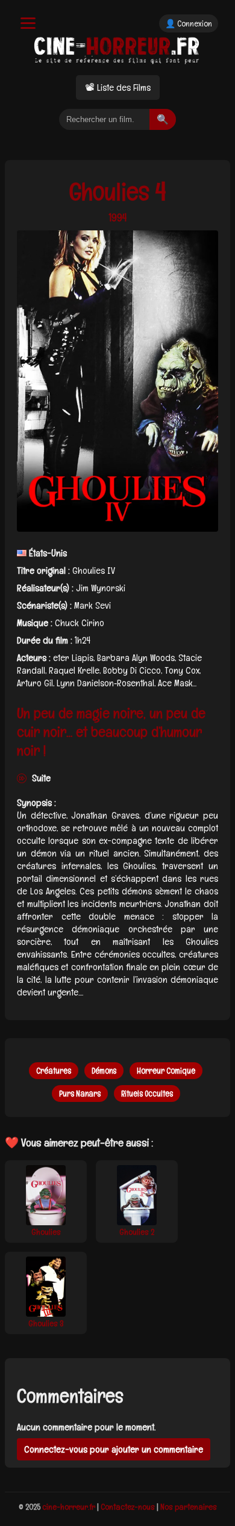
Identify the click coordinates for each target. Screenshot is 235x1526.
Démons (104, 1070)
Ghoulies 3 (45, 1323)
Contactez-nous (128, 1506)
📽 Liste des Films (118, 87)
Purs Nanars (80, 1093)
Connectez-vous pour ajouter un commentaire (113, 1449)
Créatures (53, 1070)
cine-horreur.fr (68, 1506)
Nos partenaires (188, 1506)
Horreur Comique (166, 1070)
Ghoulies (46, 1231)
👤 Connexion (188, 23)
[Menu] (28, 23)
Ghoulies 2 (136, 1231)
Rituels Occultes (147, 1093)
